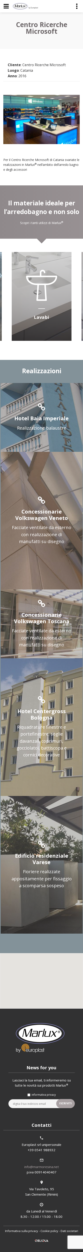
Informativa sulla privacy (21, 1231)
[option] (41, 297)
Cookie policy (49, 1231)
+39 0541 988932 (41, 1150)
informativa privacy (44, 1095)
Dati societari (69, 1231)
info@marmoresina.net (41, 1167)
